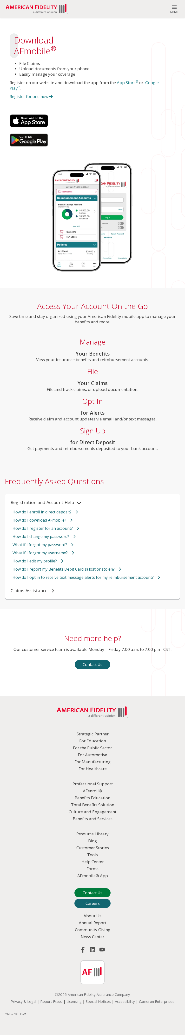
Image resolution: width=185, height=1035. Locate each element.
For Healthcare (93, 768)
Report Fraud (51, 1001)
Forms (92, 868)
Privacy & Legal (23, 1001)
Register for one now (29, 96)
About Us (92, 915)
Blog (92, 841)
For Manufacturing (92, 761)
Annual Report (92, 922)
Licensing (74, 1001)
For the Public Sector (92, 748)
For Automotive (92, 755)
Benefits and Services (92, 818)
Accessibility (125, 1001)
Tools (92, 854)
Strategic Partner (93, 734)
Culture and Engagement (92, 811)
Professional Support (93, 784)
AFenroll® (92, 791)
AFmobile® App (92, 875)
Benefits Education (92, 798)
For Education (92, 741)
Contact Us (92, 664)
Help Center (92, 861)
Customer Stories (92, 847)
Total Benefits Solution (92, 804)
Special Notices (98, 1001)
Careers (93, 903)
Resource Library (92, 834)
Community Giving (92, 929)
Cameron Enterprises (156, 1001)
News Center (92, 936)
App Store (127, 82)
